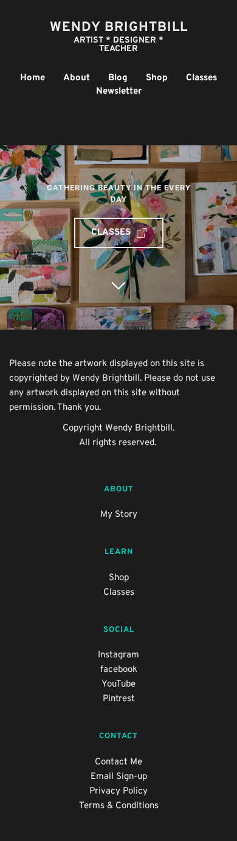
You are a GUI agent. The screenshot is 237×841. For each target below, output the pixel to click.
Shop (119, 578)
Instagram (118, 655)
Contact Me (118, 762)
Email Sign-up (119, 777)
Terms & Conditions (119, 806)
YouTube (118, 684)
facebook (118, 670)
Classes (118, 592)
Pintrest (119, 699)
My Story (118, 515)
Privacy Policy (118, 791)
